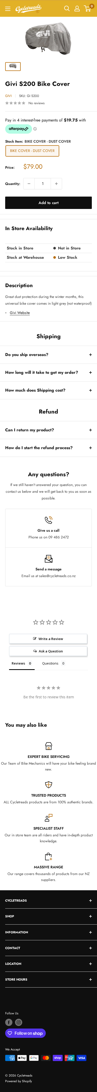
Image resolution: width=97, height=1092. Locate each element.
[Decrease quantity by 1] (29, 183)
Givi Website (20, 312)
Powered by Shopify (18, 1081)
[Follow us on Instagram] (18, 1022)
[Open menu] (7, 9)
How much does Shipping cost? (35, 390)
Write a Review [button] (51, 638)
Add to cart (48, 203)
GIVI (8, 95)
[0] (87, 8)
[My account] (77, 8)
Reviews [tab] (18, 663)
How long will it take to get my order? (41, 372)
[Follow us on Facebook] (8, 1022)
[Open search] (67, 8)
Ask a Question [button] (51, 651)
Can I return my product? (29, 430)
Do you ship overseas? (26, 355)
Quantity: (12, 183)
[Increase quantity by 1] (56, 183)
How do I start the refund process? (39, 448)
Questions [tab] (50, 663)
